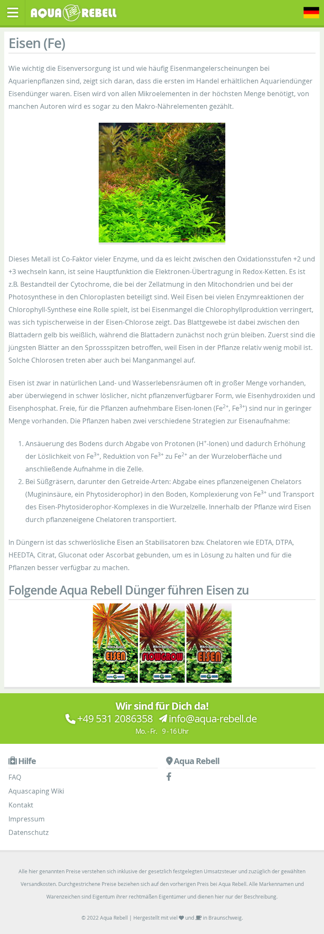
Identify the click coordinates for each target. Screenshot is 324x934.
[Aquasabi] (76, 12)
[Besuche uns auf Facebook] (171, 777)
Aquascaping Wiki (36, 791)
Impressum (26, 819)
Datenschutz (28, 832)
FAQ (14, 777)
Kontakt (20, 805)
